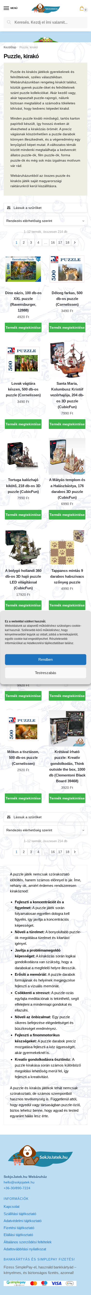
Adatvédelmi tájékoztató (22, 1221)
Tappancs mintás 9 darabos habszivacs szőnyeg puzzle (67, 576)
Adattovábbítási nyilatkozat (25, 1249)
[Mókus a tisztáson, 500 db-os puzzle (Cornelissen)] (23, 728)
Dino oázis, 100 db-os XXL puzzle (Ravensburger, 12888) (23, 302)
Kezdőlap (10, 47)
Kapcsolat (11, 1206)
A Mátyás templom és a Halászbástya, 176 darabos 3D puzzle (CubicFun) (67, 488)
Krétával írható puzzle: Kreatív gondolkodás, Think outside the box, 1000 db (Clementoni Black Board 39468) (67, 766)
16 (53, 242)
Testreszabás (45, 673)
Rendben (45, 659)
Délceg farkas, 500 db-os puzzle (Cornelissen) (67, 299)
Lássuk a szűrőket (27, 208)
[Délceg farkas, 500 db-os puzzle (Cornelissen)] (67, 269)
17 (60, 242)
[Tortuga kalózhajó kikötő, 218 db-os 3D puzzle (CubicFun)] (23, 456)
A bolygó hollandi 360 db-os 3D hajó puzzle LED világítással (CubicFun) (23, 579)
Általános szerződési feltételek (28, 1242)
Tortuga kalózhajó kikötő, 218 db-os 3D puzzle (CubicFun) (23, 486)
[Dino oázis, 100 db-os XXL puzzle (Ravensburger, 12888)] (23, 269)
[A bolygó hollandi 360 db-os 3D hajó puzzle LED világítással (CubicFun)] (23, 547)
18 (67, 242)
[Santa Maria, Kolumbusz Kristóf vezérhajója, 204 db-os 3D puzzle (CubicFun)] (67, 360)
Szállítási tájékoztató (20, 1214)
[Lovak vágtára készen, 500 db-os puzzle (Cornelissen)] (23, 360)
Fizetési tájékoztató (19, 1228)
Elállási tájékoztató (18, 1235)
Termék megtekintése (23, 327)
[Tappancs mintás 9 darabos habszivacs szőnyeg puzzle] (67, 547)
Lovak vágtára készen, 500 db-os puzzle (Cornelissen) (23, 389)
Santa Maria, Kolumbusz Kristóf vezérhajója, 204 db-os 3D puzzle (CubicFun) (67, 395)
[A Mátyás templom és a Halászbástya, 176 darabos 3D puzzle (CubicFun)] (67, 456)
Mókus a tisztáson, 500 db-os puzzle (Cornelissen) (23, 758)
